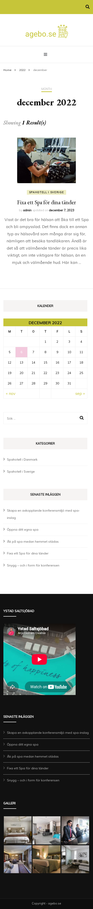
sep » (80, 393)
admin (27, 210)
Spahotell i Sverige (46, 192)
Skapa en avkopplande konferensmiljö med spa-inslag (48, 733)
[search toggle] (88, 7)
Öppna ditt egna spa (22, 529)
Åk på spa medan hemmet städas (33, 542)
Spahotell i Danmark (22, 459)
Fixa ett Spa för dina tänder (46, 202)
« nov (11, 393)
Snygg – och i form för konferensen (33, 565)
